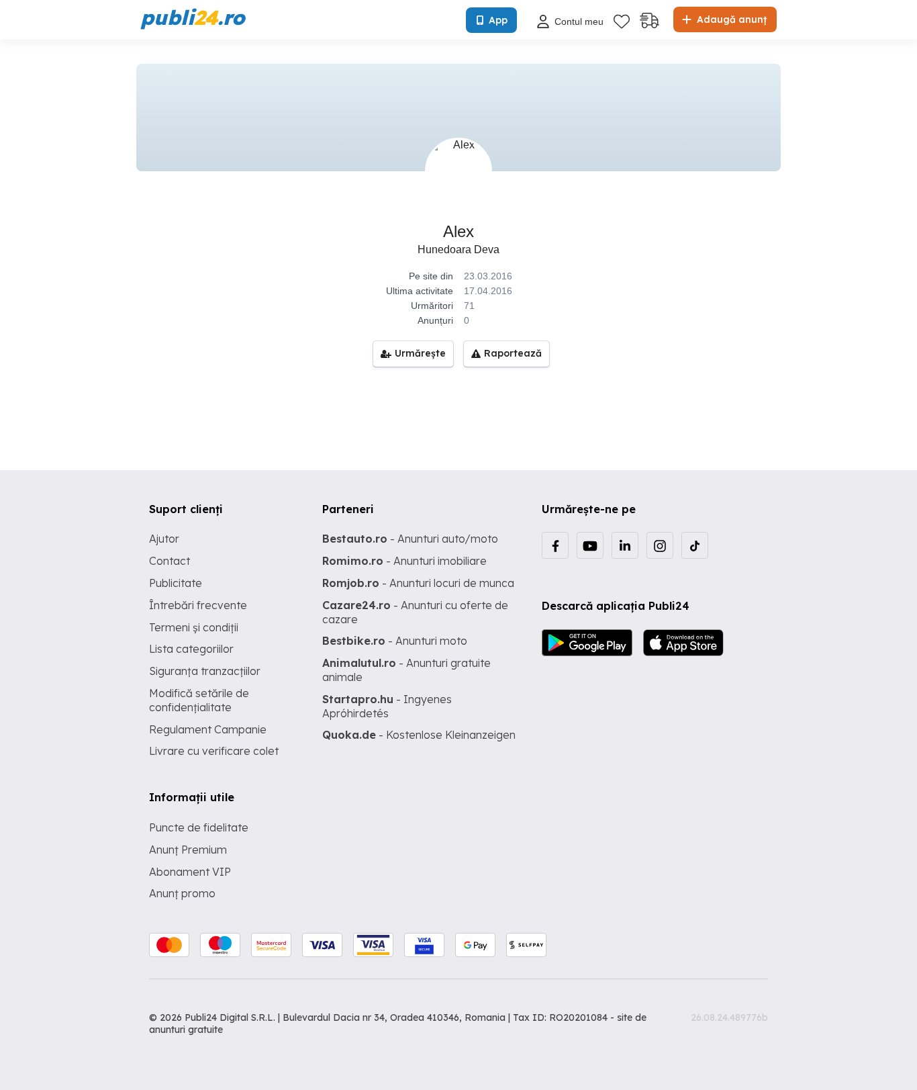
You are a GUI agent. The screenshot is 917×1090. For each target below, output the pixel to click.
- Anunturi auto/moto (410, 538)
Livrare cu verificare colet (214, 751)
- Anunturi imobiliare (404, 560)
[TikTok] (695, 545)
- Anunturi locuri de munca (418, 583)
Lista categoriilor (191, 648)
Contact (169, 560)
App (498, 20)
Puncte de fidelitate (198, 827)
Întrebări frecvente (198, 605)
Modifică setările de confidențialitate (199, 700)
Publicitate (175, 583)
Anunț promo (182, 893)
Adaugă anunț (730, 19)
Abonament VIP (190, 871)
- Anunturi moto (394, 640)
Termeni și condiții (193, 627)
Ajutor (164, 538)
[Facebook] (555, 545)
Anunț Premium (188, 849)
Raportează (513, 353)
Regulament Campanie (208, 729)
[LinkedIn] (625, 545)
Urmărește (420, 353)
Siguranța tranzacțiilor (204, 671)
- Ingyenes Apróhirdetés (387, 706)
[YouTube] (590, 545)
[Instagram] (660, 545)
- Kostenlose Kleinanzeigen (419, 734)
